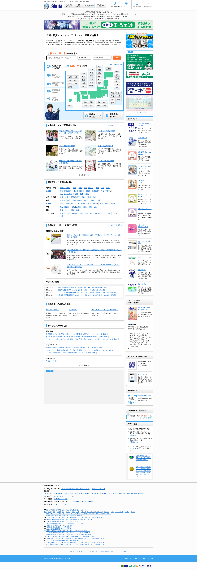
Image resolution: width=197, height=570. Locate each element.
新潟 (72, 197)
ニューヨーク (91, 512)
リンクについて (82, 551)
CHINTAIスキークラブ (60, 499)
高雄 (54, 512)
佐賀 (81, 213)
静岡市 (79, 200)
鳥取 (90, 207)
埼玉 (61, 194)
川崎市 (88, 191)
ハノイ (127, 512)
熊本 (91, 213)
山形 (102, 188)
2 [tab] (135, 112)
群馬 (87, 194)
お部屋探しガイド (52, 310)
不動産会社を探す (100, 5)
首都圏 (48, 191)
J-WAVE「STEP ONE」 (109, 493)
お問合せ (72, 551)
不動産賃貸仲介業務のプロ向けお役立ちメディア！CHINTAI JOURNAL (68, 533)
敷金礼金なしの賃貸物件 (110, 339)
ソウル (83, 512)
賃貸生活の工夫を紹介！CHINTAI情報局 (58, 527)
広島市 (78, 207)
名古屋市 (67, 200)
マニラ (133, 512)
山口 (95, 207)
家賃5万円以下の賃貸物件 (72, 336)
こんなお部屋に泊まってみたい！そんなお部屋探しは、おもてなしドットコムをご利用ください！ (76, 517)
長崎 (86, 213)
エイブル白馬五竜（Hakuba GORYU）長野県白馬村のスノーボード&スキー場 (70, 536)
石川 (89, 197)
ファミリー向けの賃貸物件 (93, 350)
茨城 (76, 194)
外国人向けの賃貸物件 (70, 352)
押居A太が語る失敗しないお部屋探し (104, 310)
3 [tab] (137, 112)
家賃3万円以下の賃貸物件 (54, 336)
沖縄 (61, 216)
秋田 (97, 188)
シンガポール (119, 512)
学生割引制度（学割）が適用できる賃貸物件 (60, 339)
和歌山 (113, 203)
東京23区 (67, 191)
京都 (89, 203)
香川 (66, 210)
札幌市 (68, 188)
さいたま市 (68, 194)
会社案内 (128, 558)
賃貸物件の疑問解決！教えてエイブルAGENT (60, 525)
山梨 (61, 197)
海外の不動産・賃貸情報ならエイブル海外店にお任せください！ (66, 510)
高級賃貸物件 (103, 336)
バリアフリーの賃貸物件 (94, 347)
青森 (74, 188)
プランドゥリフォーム (98, 489)
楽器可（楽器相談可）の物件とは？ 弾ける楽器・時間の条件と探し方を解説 (81, 290)
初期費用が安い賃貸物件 (89, 336)
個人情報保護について (107, 551)
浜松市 (86, 200)
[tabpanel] (139, 103)
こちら (134, 448)
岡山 (61, 207)
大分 (103, 213)
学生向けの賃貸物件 (76, 350)
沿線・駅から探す (69, 5)
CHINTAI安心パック (60, 504)
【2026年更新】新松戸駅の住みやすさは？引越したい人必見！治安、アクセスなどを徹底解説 (87, 295)
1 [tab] (134, 112)
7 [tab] (143, 112)
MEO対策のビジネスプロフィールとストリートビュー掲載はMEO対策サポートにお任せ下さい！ (76, 544)
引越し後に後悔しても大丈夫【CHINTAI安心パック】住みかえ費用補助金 (68, 534)
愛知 (61, 200)
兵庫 (78, 203)
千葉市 (107, 191)
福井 (94, 197)
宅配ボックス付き (51, 361)
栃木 (81, 194)
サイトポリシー (93, 551)
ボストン (99, 512)
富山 (84, 197)
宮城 (85, 188)
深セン (68, 512)
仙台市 (90, 188)
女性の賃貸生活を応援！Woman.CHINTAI (59, 529)
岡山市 (66, 207)
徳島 (77, 210)
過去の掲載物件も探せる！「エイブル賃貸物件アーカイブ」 (64, 523)
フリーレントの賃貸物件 (99, 334)
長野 (66, 197)
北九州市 (67, 213)
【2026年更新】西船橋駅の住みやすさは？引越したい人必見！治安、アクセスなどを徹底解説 (87, 292)
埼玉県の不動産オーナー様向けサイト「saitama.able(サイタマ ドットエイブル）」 (72, 519)
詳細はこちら (134, 436)
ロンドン (106, 512)
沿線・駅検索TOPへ (116, 64)
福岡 (61, 213)
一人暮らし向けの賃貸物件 (87, 352)
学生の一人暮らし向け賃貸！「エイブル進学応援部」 (62, 521)
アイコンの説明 (121, 551)
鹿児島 (115, 213)
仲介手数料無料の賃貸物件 (81, 334)
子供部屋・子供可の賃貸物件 (55, 347)
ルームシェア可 (108, 350)
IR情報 (150, 558)
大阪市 (66, 203)
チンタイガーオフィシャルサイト (64, 496)
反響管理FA (75, 501)
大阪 (61, 203)
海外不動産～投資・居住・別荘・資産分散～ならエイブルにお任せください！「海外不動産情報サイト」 (78, 514)
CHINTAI (53, 6)
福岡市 (74, 213)
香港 (45, 512)
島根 (85, 207)
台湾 (49, 512)
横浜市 (81, 191)
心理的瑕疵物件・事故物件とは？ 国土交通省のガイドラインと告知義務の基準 (82, 287)
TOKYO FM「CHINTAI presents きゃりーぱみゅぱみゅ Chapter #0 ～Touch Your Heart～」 (72, 493)
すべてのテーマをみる (115, 125)
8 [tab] (145, 112)
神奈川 (75, 191)
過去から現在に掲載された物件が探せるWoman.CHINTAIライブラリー (68, 531)
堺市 (72, 203)
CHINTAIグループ (140, 558)
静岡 (74, 200)
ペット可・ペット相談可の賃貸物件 (57, 350)
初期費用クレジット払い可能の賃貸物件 (58, 334)
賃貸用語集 (73, 310)
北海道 (62, 188)
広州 (73, 512)
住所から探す (79, 5)
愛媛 (61, 210)
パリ (112, 512)
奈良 (106, 203)
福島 (108, 188)
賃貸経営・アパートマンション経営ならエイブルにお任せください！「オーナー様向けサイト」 (75, 538)
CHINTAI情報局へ (116, 225)
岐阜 (93, 200)
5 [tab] (140, 112)
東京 (61, 191)
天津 (77, 512)
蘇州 (63, 512)
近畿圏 (48, 203)
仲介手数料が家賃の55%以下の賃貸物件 (88, 339)
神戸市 (83, 203)
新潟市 (77, 197)
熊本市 (97, 213)
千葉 (102, 191)
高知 (72, 210)
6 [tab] (142, 112)
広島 (73, 207)
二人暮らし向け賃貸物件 (53, 352)
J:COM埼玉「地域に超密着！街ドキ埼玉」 (131, 493)
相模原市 (95, 191)
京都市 (94, 203)
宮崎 (109, 213)
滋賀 (101, 203)
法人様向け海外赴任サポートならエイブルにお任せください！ (65, 516)
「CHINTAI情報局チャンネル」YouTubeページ (75, 489)
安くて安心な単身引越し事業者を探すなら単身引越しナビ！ (64, 540)
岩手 (80, 188)
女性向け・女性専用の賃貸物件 (75, 347)
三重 (98, 200)
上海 (58, 512)
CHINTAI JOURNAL (87, 501)
